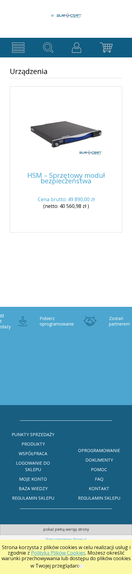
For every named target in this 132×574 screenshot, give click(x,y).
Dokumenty (99, 460)
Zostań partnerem (119, 321)
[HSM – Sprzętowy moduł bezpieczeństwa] (66, 134)
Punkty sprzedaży (33, 434)
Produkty (33, 444)
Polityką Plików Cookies (58, 552)
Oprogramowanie (99, 450)
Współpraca (33, 453)
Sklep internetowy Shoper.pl (66, 539)
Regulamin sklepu (33, 498)
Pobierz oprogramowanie (57, 321)
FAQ (99, 479)
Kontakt (99, 488)
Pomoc (99, 469)
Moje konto (33, 479)
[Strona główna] (66, 11)
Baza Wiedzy (33, 488)
